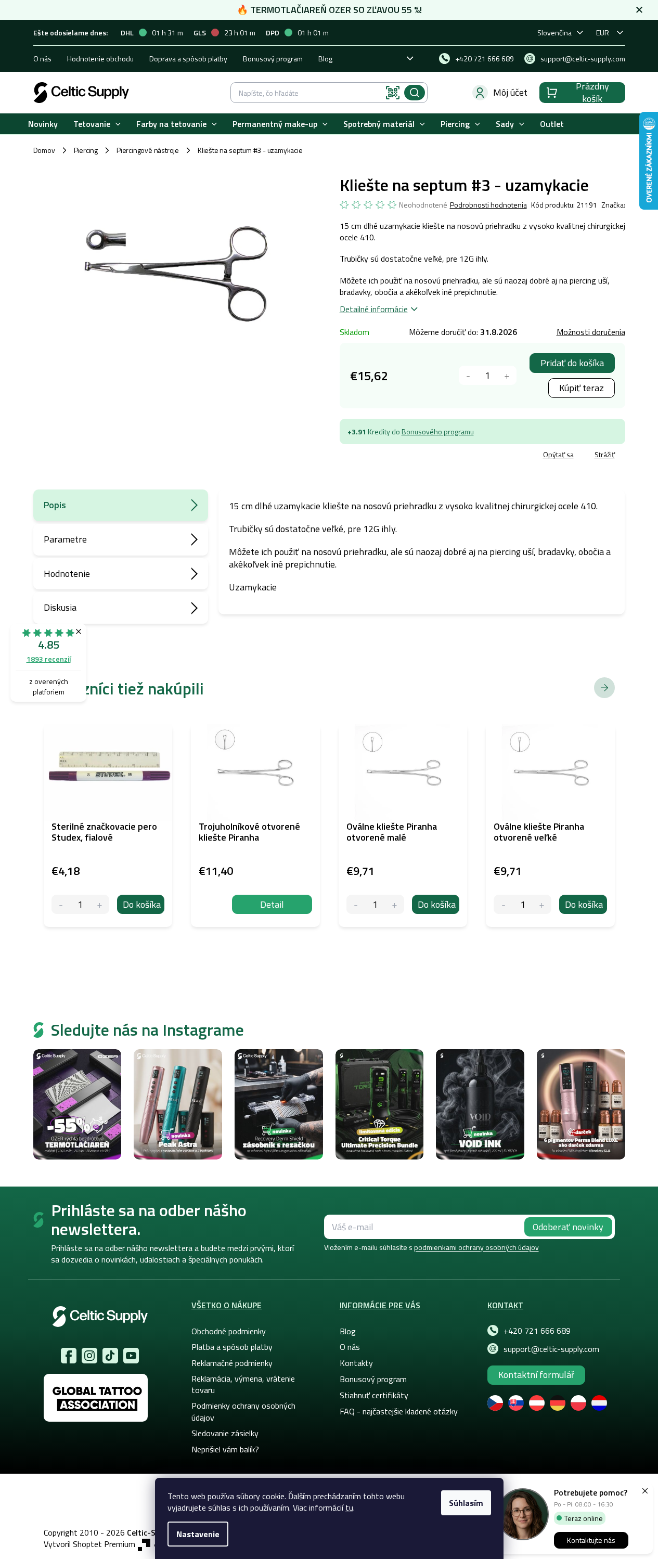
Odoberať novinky (568, 1227)
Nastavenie (198, 1534)
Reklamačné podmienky (232, 1363)
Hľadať (414, 92)
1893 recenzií (49, 658)
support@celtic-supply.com (551, 1349)
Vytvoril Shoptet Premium (89, 1544)
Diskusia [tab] (60, 607)
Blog (325, 58)
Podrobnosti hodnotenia (488, 205)
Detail (272, 904)
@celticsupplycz (110, 1355)
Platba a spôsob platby (232, 1346)
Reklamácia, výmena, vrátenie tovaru (243, 1384)
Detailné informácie (374, 309)
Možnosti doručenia (591, 332)
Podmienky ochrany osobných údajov (243, 1411)
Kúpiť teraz (581, 388)
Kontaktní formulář (536, 1375)
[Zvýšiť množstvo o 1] (507, 375)
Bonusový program (273, 58)
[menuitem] (43, 124)
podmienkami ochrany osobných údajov (476, 1247)
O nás (42, 58)
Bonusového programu (438, 431)
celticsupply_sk (89, 1355)
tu (349, 1507)
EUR (602, 32)
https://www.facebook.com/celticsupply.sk (68, 1355)
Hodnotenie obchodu (100, 58)
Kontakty (356, 1363)
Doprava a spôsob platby (188, 58)
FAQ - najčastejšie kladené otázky (399, 1411)
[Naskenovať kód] (393, 92)
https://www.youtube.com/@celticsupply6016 (131, 1355)
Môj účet (510, 92)
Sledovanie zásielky (225, 1433)
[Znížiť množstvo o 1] (468, 375)
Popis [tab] (55, 505)
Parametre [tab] (65, 539)
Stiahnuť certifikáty (374, 1395)
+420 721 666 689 (537, 1330)
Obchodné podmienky (228, 1331)
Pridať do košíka (572, 363)
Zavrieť (415, 455)
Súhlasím (466, 1503)
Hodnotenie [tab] (67, 573)
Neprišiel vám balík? (225, 1449)
